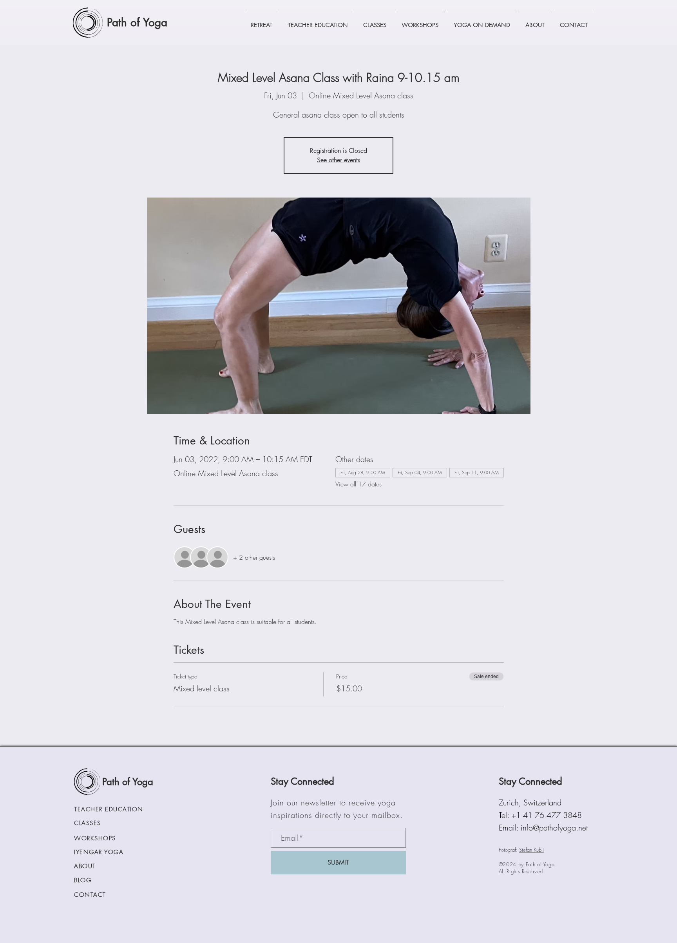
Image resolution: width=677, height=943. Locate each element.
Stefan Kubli (531, 849)
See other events (338, 160)
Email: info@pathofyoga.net (543, 827)
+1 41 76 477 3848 (546, 815)
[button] (261, 21)
